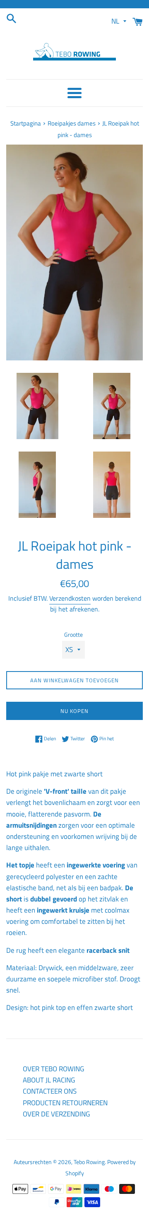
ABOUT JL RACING (49, 1080)
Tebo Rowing (89, 1162)
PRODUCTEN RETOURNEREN (65, 1102)
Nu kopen (74, 711)
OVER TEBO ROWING (53, 1068)
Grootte (73, 635)
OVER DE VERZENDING (56, 1114)
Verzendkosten (70, 598)
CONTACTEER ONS (50, 1091)
